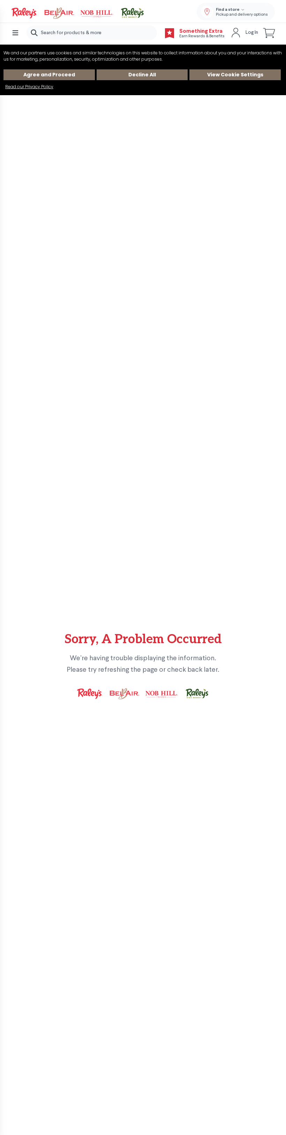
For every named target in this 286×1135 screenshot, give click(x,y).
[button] (269, 32)
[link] (78, 13)
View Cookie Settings (235, 74)
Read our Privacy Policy (29, 87)
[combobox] (92, 32)
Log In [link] (252, 32)
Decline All (142, 74)
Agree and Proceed (49, 74)
